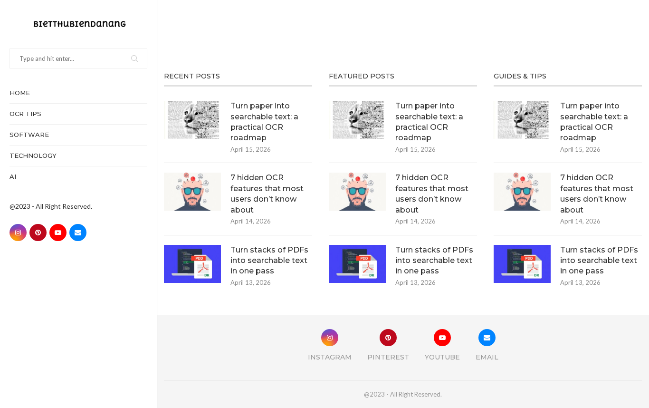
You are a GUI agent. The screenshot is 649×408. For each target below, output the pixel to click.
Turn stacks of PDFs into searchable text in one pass (269, 260)
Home (20, 93)
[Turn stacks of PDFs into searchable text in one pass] (192, 264)
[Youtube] (58, 232)
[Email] (77, 232)
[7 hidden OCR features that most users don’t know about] (192, 192)
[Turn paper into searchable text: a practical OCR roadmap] (192, 120)
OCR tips (25, 113)
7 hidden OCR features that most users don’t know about (267, 193)
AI (13, 176)
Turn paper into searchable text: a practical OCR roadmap (264, 121)
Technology (33, 155)
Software (29, 134)
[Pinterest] (38, 232)
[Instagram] (18, 232)
